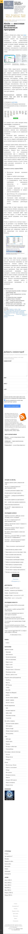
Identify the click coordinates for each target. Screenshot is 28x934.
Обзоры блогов (9, 757)
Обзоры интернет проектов (12, 731)
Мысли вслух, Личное (11, 765)
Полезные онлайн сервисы (12, 723)
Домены (8, 695)
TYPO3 (7, 687)
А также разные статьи (15, 634)
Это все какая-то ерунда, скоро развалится (15, 569)
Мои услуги (9, 16)
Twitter (17, 430)
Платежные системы (11, 672)
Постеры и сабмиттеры (11, 746)
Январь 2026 (8, 895)
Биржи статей (9, 664)
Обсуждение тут (15, 581)
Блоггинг (8, 754)
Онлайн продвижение (10, 705)
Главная (5, 20)
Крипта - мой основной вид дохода (13, 567)
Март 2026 (7, 890)
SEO (7, 708)
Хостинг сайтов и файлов (12, 697)
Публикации (7, 871)
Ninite (24, 35)
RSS (11, 430)
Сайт (5, 389)
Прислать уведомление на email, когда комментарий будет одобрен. (13, 401)
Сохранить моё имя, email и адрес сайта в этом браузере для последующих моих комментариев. (15, 397)
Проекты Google (9, 728)
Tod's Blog (9, 5)
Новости (8, 777)
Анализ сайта (9, 741)
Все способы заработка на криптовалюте (14, 499)
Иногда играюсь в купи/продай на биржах (15, 559)
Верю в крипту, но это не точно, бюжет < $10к (16, 552)
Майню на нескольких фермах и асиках (14, 562)
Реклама (23, 15)
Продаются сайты (9, 861)
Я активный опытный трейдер (12, 557)
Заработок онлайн (9, 649)
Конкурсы (8, 759)
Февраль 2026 (8, 892)
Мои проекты (9, 772)
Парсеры (8, 744)
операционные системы (9, 312)
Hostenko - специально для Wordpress (14, 590)
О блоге (8, 15)
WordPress (8, 680)
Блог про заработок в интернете (18, 3)
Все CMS (8, 690)
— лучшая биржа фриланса (15, 445)
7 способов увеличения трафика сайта (14, 490)
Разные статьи (9, 785)
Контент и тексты (10, 702)
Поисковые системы (10, 715)
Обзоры (7, 770)
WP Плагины (9, 685)
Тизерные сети (9, 667)
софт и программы (20, 312)
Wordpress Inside (9, 595)
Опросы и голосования (11, 767)
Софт (9, 20)
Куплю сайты (16, 16)
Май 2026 (7, 887)
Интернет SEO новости (11, 780)
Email (5, 383)
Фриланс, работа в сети (11, 674)
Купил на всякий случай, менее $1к (13, 554)
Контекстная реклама (11, 657)
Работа (23, 16)
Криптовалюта (9, 654)
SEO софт (8, 739)
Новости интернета (10, 782)
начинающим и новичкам (18, 311)
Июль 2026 (7, 882)
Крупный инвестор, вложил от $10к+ (14, 549)
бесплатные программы (20, 310)
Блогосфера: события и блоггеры (12, 752)
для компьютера (8, 311)
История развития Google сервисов (13, 493)
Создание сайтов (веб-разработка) (13, 677)
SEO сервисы (9, 726)
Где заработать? (15, 15)
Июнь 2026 (7, 885)
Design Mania (8, 598)
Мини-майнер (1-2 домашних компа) (14, 564)
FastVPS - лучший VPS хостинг (12, 588)
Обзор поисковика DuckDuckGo (12, 504)
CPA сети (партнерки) (11, 659)
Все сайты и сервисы (10, 721)
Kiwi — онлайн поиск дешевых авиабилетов (15, 502)
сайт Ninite (14, 102)
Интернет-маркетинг (10, 710)
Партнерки (8, 652)
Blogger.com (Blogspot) (11, 692)
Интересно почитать (10, 775)
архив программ (10, 310)
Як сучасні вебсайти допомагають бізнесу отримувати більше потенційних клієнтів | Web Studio (15, 627)
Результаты (15, 579)
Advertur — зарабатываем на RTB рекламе (9, 315)
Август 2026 (7, 880)
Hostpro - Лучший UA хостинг (11, 593)
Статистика (8, 718)
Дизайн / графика (10, 700)
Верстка (8, 682)
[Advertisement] (14, 331)
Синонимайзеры (9, 749)
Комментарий (8, 361)
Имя (5, 377)
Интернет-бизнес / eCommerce (13, 669)
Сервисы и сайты (13, 309)
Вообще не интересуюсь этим (12, 572)
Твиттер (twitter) (9, 733)
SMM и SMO (9, 713)
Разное (6, 762)
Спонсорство (8, 873)
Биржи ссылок (9, 662)
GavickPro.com (17, 929)
